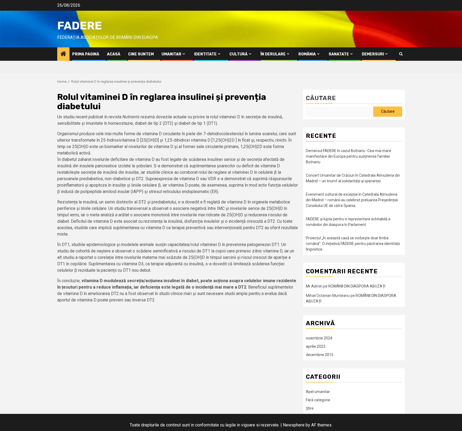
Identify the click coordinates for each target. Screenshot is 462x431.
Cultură (238, 54)
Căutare (321, 98)
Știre (310, 408)
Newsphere (294, 425)
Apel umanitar (318, 392)
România (307, 54)
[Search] (401, 54)
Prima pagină (85, 54)
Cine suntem (141, 54)
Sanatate (339, 54)
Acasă (113, 54)
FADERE (79, 25)
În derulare (273, 54)
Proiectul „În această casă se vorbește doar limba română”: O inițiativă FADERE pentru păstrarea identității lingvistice (353, 243)
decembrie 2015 (319, 355)
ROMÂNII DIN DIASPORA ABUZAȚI (356, 286)
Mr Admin (314, 286)
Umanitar (171, 54)
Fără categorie (318, 400)
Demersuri (373, 54)
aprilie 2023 (315, 346)
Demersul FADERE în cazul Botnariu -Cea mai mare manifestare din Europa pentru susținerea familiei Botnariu (348, 156)
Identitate (205, 54)
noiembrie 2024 (319, 338)
